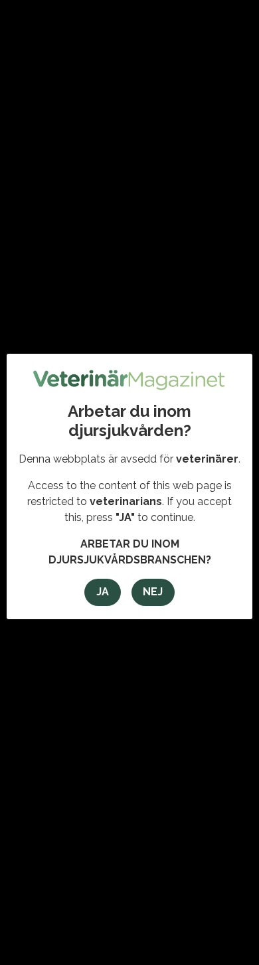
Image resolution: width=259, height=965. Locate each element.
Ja (102, 591)
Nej (153, 591)
